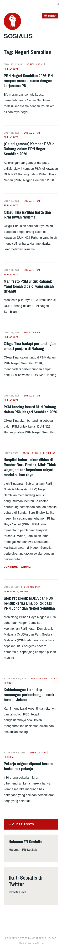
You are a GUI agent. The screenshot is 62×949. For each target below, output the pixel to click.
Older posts (23, 824)
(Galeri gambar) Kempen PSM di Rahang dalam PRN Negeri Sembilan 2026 (29, 149)
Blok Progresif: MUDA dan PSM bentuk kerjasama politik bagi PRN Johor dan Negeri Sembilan (29, 603)
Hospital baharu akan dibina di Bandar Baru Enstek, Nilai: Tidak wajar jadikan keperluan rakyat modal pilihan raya (30, 467)
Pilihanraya (11, 69)
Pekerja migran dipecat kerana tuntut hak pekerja (28, 766)
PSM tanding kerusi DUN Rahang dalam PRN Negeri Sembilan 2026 (30, 409)
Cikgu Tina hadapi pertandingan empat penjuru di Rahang (30, 346)
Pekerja (9, 757)
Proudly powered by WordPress (25, 938)
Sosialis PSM (34, 64)
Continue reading (25, 567)
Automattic (35, 942)
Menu (52, 15)
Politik (24, 591)
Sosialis (18, 35)
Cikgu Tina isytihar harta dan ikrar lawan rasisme (27, 214)
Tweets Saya (17, 892)
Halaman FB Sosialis (23, 849)
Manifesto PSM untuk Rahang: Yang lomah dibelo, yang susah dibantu (29, 286)
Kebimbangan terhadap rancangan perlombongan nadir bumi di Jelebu (29, 694)
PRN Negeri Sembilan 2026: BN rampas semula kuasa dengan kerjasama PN (28, 80)
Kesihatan (49, 453)
